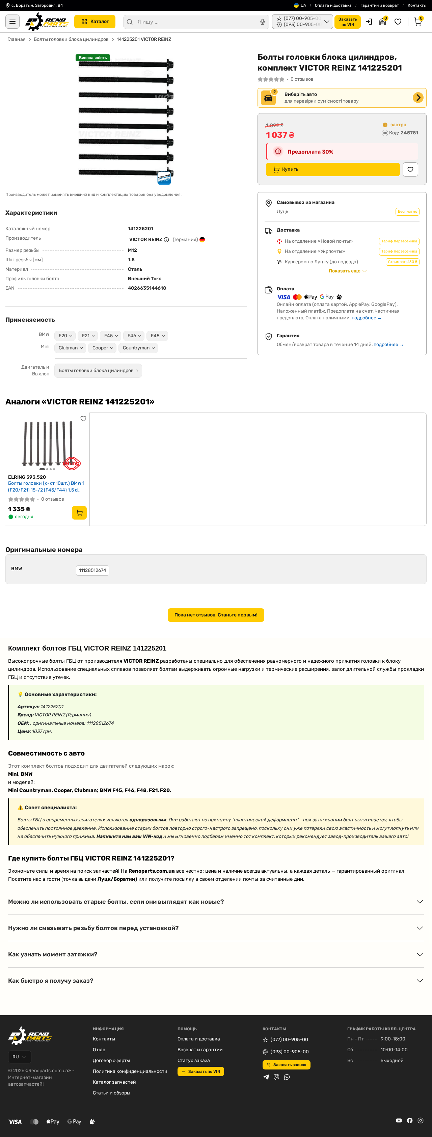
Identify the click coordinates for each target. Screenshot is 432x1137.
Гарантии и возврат (379, 5)
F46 (132, 336)
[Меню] (12, 22)
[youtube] (399, 1120)
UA (303, 5)
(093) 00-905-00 (290, 1052)
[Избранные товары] (399, 21)
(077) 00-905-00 (289, 1039)
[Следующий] (80, 443)
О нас (99, 1050)
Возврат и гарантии (200, 1050)
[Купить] (79, 513)
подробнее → (367, 318)
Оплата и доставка (333, 5)
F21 (85, 336)
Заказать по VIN (204, 1071)
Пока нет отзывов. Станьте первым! (216, 615)
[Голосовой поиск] (262, 22)
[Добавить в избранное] (410, 169)
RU (15, 1057)
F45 (108, 336)
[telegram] (266, 1077)
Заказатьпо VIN (348, 22)
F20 (63, 336)
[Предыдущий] (14, 443)
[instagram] (420, 1120)
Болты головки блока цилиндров (71, 39)
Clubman (68, 348)
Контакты (417, 5)
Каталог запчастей (114, 1082)
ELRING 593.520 (27, 477)
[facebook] (409, 1120)
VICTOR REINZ (145, 239)
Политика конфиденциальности (130, 1071)
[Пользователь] (369, 21)
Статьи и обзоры (111, 1093)
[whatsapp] (287, 1077)
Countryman (136, 348)
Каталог (99, 21)
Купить (290, 169)
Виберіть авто (301, 94)
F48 (155, 336)
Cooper (100, 348)
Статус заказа (194, 1060)
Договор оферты (111, 1060)
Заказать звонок (289, 1064)
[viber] (276, 1077)
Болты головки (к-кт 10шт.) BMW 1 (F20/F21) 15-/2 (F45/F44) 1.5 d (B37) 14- (46, 486)
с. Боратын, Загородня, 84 (37, 5)
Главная (16, 39)
